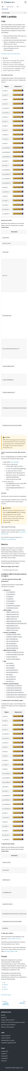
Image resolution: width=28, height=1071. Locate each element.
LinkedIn (3, 1058)
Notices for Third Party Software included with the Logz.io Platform (13, 1023)
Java (5, 987)
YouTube (3, 1056)
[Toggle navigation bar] (2, 2)
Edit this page (7, 995)
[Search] (25, 2)
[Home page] (2, 7)
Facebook (4, 1051)
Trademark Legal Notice (8, 1043)
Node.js (6, 984)
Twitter (3, 1053)
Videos (3, 1017)
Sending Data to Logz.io (8, 1040)
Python (6, 989)
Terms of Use (5, 1038)
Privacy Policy (5, 1035)
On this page (5, 13)
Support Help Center (7, 1020)
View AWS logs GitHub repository (10, 53)
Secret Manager (14, 462)
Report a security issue (7, 1027)
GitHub (3, 1061)
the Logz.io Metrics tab (10, 951)
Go (4, 982)
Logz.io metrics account (14, 938)
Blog (2, 1015)
